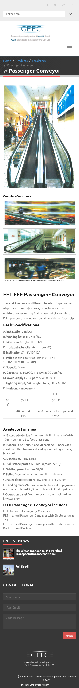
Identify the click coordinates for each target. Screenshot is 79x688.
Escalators (39, 71)
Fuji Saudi (22, 576)
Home (7, 71)
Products (22, 71)
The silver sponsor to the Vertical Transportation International (38, 562)
